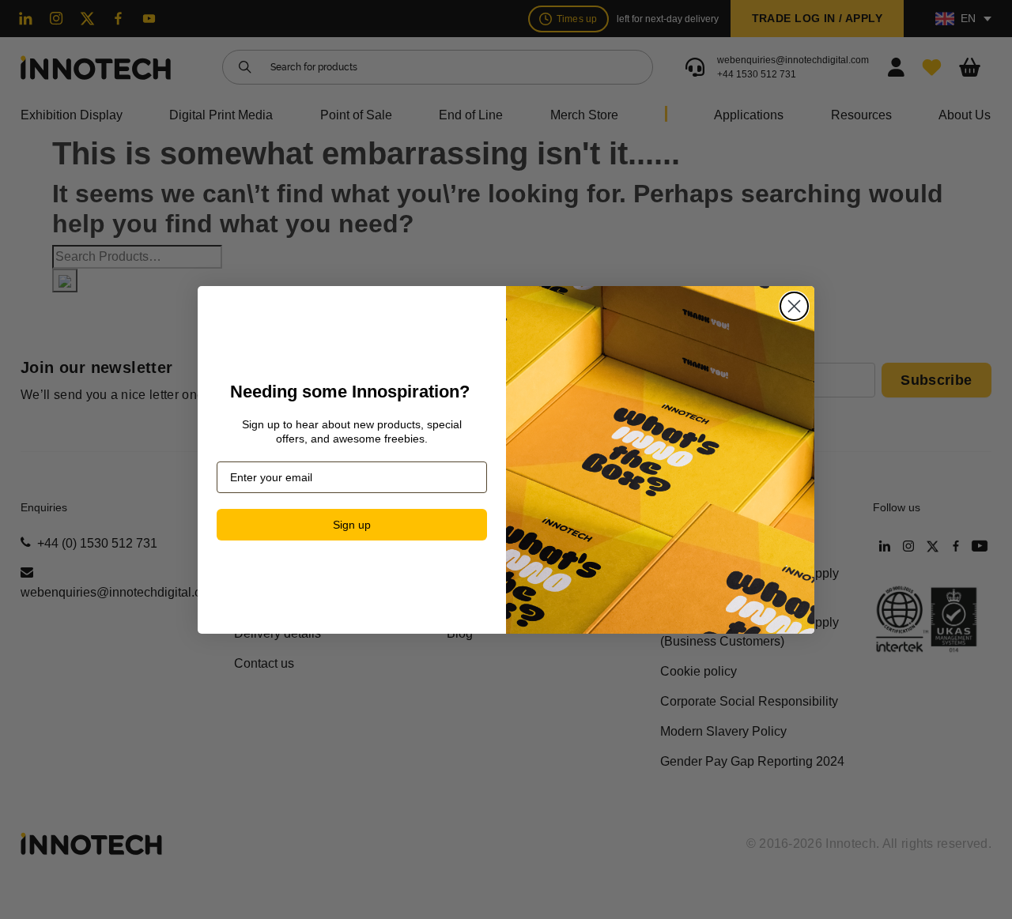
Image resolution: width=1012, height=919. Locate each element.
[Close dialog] (794, 306)
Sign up (352, 524)
